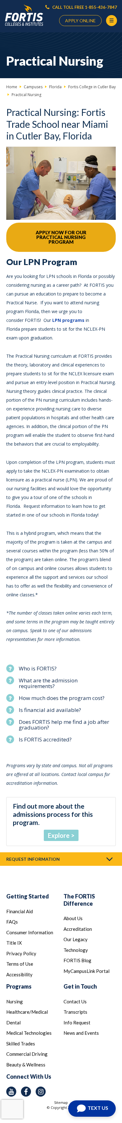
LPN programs (68, 320)
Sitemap (61, 1102)
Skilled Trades (20, 1043)
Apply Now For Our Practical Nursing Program (61, 237)
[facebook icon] (26, 1092)
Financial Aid (19, 911)
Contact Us (75, 1001)
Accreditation (78, 929)
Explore (58, 835)
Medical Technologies (29, 1033)
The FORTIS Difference (79, 900)
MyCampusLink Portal (86, 971)
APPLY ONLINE (80, 20)
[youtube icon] (11, 1092)
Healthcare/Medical (27, 1012)
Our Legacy (76, 939)
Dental (13, 1022)
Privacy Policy (21, 953)
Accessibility (19, 974)
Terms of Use (19, 964)
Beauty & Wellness (25, 1064)
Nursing (14, 1001)
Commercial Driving (27, 1054)
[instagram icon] (41, 1092)
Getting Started (27, 896)
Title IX (14, 943)
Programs (19, 986)
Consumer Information (29, 932)
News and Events (81, 1033)
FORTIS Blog (77, 960)
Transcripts (75, 1012)
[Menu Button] (111, 20)
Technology (76, 950)
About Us (73, 918)
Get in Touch (80, 986)
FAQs (12, 922)
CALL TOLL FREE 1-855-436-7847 (84, 7)
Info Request (77, 1022)
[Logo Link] (24, 15)
